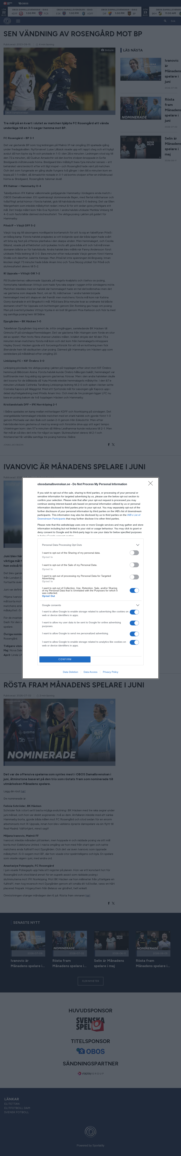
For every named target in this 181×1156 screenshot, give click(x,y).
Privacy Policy (110, 672)
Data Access (90, 672)
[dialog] (90, 578)
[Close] (151, 484)
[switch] (134, 552)
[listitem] (90, 545)
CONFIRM (65, 659)
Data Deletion (70, 672)
